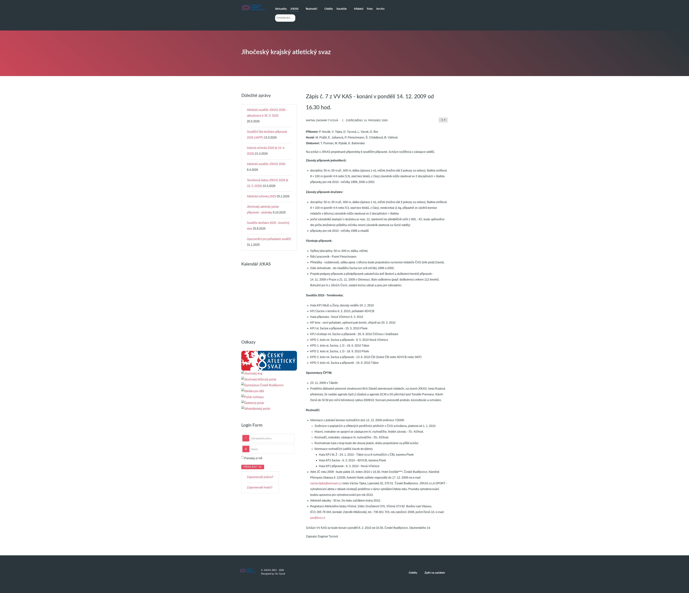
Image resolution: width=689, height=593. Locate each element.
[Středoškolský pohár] (255, 408)
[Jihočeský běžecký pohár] (258, 379)
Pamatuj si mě (253, 458)
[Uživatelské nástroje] (443, 120)
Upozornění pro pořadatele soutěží (269, 239)
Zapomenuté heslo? (259, 487)
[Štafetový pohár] (252, 402)
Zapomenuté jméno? (260, 477)
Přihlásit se (253, 467)
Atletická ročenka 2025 (261, 196)
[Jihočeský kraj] (251, 373)
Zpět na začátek (435, 572)
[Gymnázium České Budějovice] (262, 385)
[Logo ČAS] (269, 360)
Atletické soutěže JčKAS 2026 (266, 164)
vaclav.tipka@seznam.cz (326, 483)
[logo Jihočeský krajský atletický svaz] (253, 7)
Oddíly (413, 572)
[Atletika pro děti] (252, 390)
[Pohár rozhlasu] (252, 396)
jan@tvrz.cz (317, 517)
